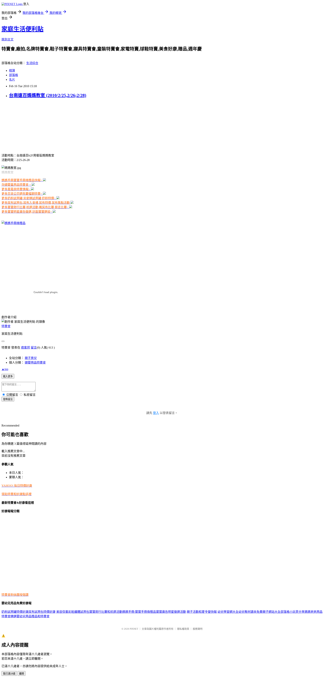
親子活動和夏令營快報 (202, 611)
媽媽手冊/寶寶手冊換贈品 (139, 611)
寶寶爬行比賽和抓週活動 (105, 611)
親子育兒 (31, 358)
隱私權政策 (183, 628)
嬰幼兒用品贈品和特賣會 (33, 616)
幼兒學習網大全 (228, 611)
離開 (21, 673)
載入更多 (8, 376)
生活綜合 (32, 63)
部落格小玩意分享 (292, 611)
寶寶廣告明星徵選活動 (171, 611)
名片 (12, 79)
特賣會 (6, 326)
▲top (5, 369)
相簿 (12, 70)
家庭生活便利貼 (23, 29)
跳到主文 (8, 39)
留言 (34, 347)
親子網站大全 (271, 611)
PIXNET (134, 628)
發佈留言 (8, 399)
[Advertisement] (25, 125)
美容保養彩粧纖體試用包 (72, 611)
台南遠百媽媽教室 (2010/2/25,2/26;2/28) (47, 95)
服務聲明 (197, 628)
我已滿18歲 (9, 673)
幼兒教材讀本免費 (250, 611)
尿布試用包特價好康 (42, 611)
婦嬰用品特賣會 (35, 362)
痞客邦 (25, 347)
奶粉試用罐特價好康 (15, 611)
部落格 (13, 75)
